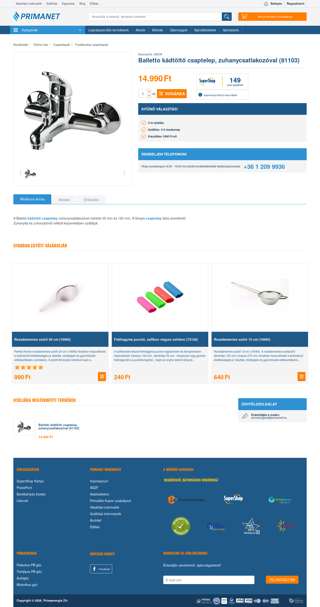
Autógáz (23, 578)
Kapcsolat (68, 3)
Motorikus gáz (27, 584)
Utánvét (22, 500)
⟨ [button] (21, 172)
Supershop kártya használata (220, 95)
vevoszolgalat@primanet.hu (269, 417)
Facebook (104, 569)
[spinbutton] (142, 93)
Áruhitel (95, 520)
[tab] (32, 199)
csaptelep (154, 218)
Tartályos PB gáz (29, 571)
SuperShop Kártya (30, 481)
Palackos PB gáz (29, 565)
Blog (82, 3)
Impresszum (99, 481)
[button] (149, 91)
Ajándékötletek (205, 30)
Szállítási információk (105, 513)
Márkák (157, 30)
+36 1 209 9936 (264, 166)
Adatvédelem (99, 494)
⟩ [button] (124, 172)
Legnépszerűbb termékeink (108, 30)
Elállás (94, 3)
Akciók (140, 30)
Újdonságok (178, 30)
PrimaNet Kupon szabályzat (110, 500)
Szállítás (51, 3)
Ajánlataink (231, 30)
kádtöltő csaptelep (43, 218)
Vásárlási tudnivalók (29, 3)
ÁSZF (94, 487)
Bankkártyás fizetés (31, 494)
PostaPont (24, 487)
